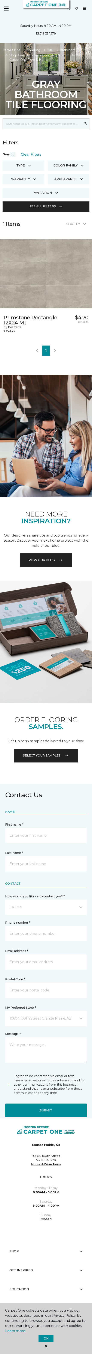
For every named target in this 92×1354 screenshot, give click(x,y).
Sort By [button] (73, 224)
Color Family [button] (65, 165)
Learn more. (15, 1331)
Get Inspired (21, 1270)
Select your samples (42, 755)
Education (19, 1289)
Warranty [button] (20, 179)
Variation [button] (43, 193)
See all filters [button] (43, 206)
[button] (68, 8)
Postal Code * (15, 979)
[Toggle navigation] (6, 8)
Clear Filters (31, 154)
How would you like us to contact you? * (35, 896)
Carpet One (12, 50)
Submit (46, 1110)
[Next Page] (55, 351)
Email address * (16, 950)
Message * (13, 1033)
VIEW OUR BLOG (42, 560)
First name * (14, 824)
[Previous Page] (37, 351)
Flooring (33, 50)
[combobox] (42, 123)
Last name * (14, 852)
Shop (14, 1251)
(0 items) (84, 8)
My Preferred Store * (20, 1007)
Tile (50, 50)
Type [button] (20, 165)
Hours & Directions (46, 1164)
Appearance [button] (65, 179)
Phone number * (17, 922)
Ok (46, 1338)
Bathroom (67, 50)
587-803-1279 (46, 34)
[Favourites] (76, 8)
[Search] (85, 123)
